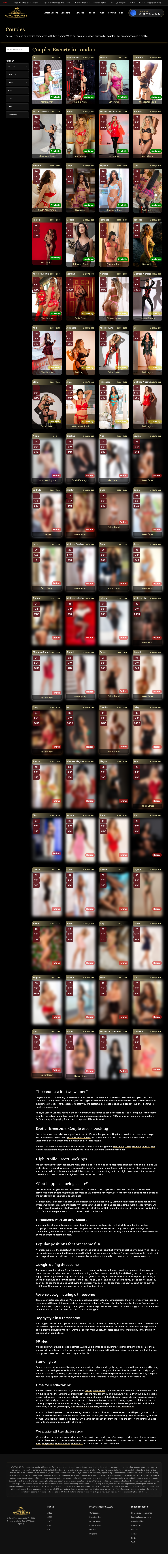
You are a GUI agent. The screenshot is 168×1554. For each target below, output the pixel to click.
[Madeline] (147, 1055)
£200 (49, 1513)
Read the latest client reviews (26, 3)
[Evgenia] (47, 1002)
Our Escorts (94, 1513)
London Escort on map (141, 1517)
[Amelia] (114, 894)
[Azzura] (80, 840)
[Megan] (114, 786)
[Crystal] (147, 894)
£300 (49, 1521)
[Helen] (47, 948)
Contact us (136, 1525)
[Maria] (147, 1002)
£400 (49, 1529)
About (134, 1534)
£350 (49, 1525)
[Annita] (80, 948)
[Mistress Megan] (80, 786)
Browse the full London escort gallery (90, 3)
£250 (49, 1517)
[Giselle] (47, 894)
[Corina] (47, 623)
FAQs (133, 1538)
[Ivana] (80, 894)
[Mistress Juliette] (80, 623)
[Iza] (80, 732)
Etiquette (93, 1534)
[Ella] (47, 839)
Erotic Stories (95, 1525)
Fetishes (92, 1529)
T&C (133, 1542)
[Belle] (114, 1002)
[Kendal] (147, 948)
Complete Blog (137, 1521)
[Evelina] (80, 1002)
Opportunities (95, 1521)
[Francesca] (114, 407)
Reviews (134, 1529)
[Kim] (147, 840)
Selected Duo (95, 1517)
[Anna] (114, 840)
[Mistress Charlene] (114, 1056)
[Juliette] (114, 623)
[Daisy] (147, 732)
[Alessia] (47, 786)
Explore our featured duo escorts (57, 3)
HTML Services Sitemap (141, 1513)
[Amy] (114, 948)
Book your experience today (123, 3)
